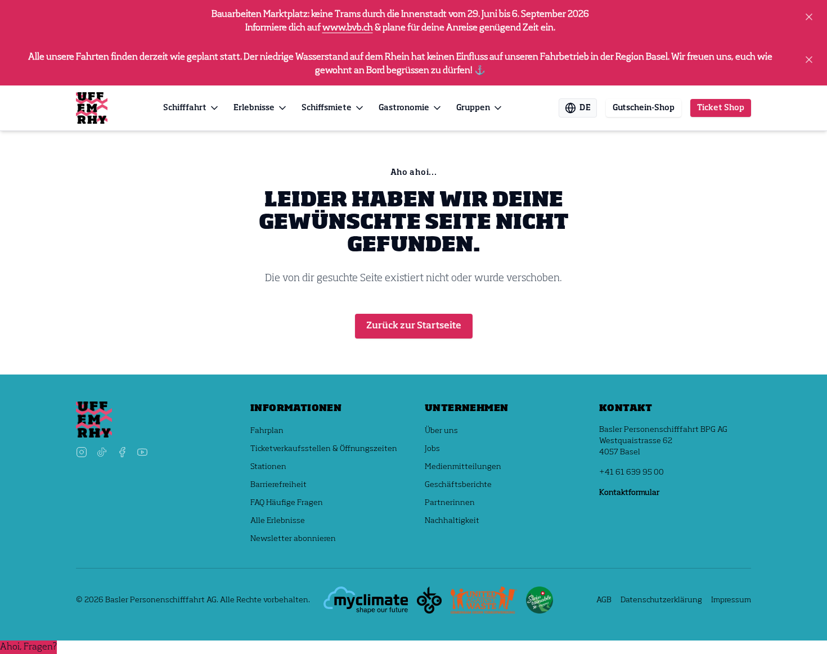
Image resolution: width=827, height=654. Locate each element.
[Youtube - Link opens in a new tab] (142, 452)
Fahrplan (267, 431)
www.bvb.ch (347, 28)
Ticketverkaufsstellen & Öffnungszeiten (323, 449)
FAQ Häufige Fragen (286, 503)
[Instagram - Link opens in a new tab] (81, 452)
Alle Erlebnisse (277, 521)
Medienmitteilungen (463, 467)
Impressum (731, 600)
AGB (604, 600)
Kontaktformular (629, 493)
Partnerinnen (450, 503)
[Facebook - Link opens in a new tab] (122, 452)
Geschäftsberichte (458, 485)
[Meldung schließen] (809, 17)
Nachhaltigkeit (452, 521)
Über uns (441, 431)
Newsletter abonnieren (293, 539)
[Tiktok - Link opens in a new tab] (101, 452)
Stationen (268, 467)
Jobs (432, 449)
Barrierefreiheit (278, 485)
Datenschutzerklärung (661, 600)
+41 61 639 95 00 (631, 472)
